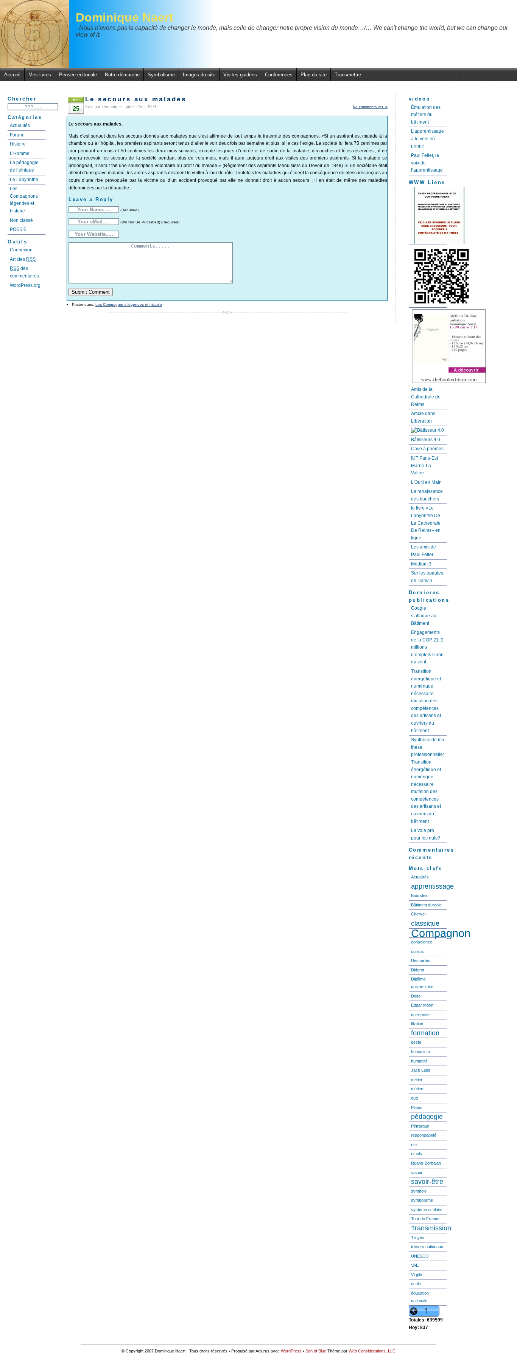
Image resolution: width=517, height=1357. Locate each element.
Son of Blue (315, 1351)
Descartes (420, 960)
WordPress (291, 1351)
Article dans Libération (423, 417)
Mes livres (39, 74)
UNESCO (420, 1256)
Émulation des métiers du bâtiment (426, 114)
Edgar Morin (422, 1005)
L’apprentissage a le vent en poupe (427, 138)
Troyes (417, 1237)
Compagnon (429, 933)
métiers (418, 1088)
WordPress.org (25, 285)
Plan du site (314, 74)
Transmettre (348, 74)
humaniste (420, 1051)
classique (425, 923)
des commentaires (24, 272)
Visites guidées (240, 74)
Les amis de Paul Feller (423, 551)
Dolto (415, 996)
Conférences (279, 74)
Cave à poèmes (427, 448)
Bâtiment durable (426, 905)
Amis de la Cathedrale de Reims (426, 396)
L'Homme (20, 153)
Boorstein (419, 895)
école (416, 1283)
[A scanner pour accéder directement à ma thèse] (428, 276)
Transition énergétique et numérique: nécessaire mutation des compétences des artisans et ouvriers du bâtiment (426, 701)
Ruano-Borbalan (426, 1163)
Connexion (21, 250)
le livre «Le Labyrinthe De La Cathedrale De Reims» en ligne (426, 523)
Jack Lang (420, 1070)
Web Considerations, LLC (372, 1351)
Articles (23, 259)
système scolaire (426, 1209)
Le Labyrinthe (24, 179)
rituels (416, 1153)
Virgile (416, 1274)
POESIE (18, 229)
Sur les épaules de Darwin (427, 577)
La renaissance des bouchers (427, 495)
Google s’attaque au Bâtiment (423, 615)
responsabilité (423, 1135)
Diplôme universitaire (422, 983)
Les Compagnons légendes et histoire (24, 199)
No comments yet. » (370, 107)
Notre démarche (122, 74)
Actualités (20, 125)
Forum (16, 135)
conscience (421, 942)
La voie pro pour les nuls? (425, 834)
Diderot (417, 970)
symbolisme (422, 1200)
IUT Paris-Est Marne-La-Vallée (424, 465)
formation (425, 1033)
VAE (415, 1265)
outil (414, 1098)
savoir (416, 1172)
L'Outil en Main (426, 482)
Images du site (199, 74)
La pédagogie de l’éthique (24, 166)
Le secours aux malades (135, 99)
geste (416, 1042)
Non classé (21, 220)
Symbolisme (161, 74)
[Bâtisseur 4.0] (428, 430)
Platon (416, 1107)
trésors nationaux (427, 1246)
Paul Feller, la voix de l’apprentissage (427, 162)
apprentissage (429, 886)
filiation (417, 1023)
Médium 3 (421, 564)
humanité (419, 1061)
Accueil (12, 74)
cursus (417, 951)
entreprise (420, 1014)
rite (414, 1144)
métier (416, 1079)
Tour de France (425, 1218)
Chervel (418, 914)
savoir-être (427, 1181)
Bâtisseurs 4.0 (425, 439)
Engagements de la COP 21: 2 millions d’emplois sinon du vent (427, 647)
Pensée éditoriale (78, 74)
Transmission (429, 1228)
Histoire (18, 144)
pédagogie (427, 1116)
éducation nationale (420, 1297)
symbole (419, 1191)
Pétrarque (420, 1126)
